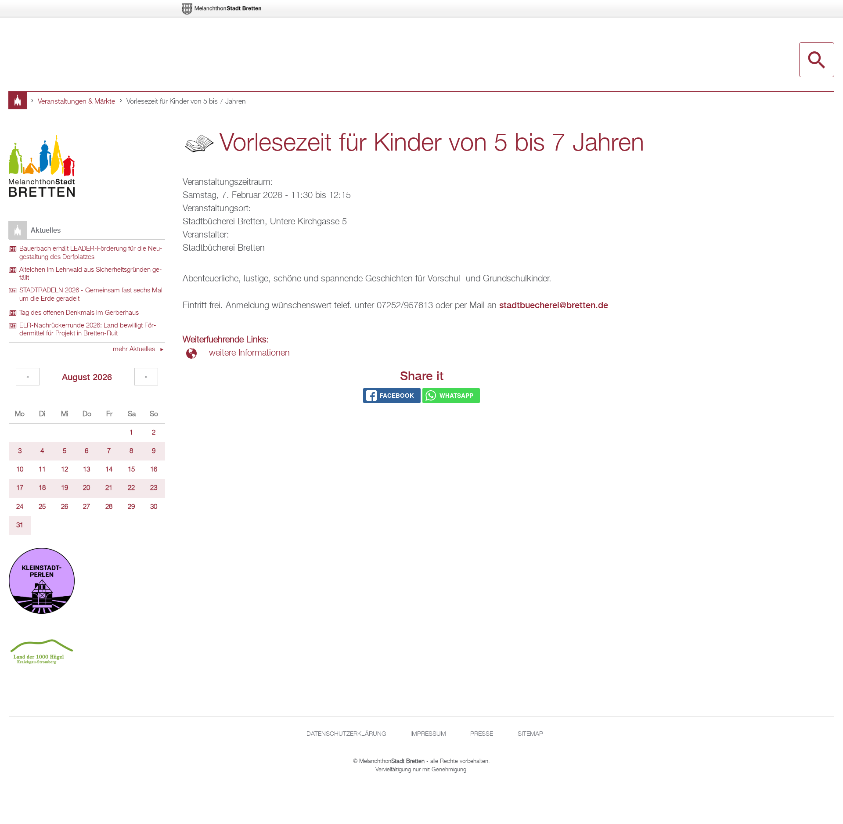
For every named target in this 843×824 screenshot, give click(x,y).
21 (108, 488)
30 (153, 507)
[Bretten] (222, 9)
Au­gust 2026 (87, 377)
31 (19, 525)
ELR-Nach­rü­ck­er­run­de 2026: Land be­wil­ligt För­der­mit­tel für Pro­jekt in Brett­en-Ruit (87, 330)
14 (108, 470)
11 (42, 470)
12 (64, 470)
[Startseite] (42, 167)
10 (19, 470)
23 (153, 488)
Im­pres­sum (428, 734)
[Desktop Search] (816, 59)
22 (131, 488)
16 (153, 470)
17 (19, 488)
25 (42, 507)
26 (64, 507)
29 (131, 507)
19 (64, 488)
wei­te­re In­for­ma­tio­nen (249, 353)
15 (131, 470)
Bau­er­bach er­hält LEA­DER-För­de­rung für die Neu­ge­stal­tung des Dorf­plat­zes (90, 253)
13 (86, 470)
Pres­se (481, 734)
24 (19, 507)
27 (86, 507)
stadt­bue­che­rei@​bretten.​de (553, 305)
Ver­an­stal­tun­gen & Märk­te (76, 101)
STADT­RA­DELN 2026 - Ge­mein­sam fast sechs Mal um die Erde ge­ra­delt (90, 295)
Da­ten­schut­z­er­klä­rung (346, 734)
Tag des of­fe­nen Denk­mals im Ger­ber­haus (79, 313)
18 (42, 488)
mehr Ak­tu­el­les (135, 349)
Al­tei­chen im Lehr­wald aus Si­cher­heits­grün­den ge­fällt (90, 274)
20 (86, 488)
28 (108, 507)
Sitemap (530, 734)
